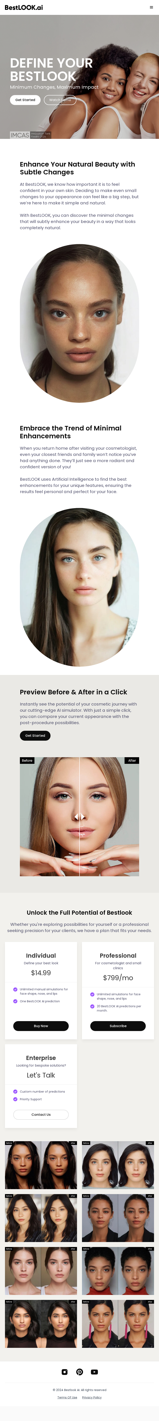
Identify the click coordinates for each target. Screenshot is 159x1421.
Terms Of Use (67, 1397)
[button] (152, 7)
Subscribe (118, 1026)
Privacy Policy (92, 1397)
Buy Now (41, 1026)
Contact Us (41, 1114)
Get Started (25, 100)
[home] (24, 7)
